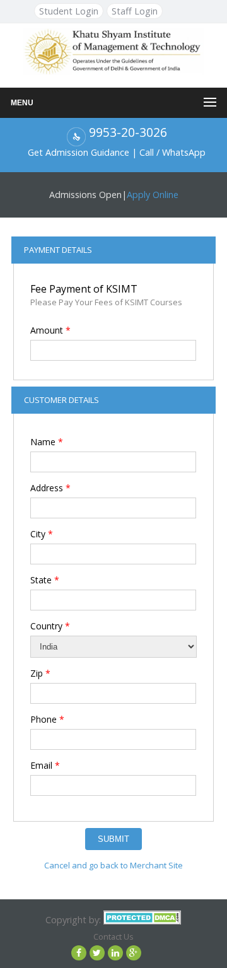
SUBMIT (113, 839)
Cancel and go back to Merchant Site (113, 865)
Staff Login (135, 11)
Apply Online (152, 195)
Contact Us (113, 936)
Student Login (68, 11)
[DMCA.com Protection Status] (142, 920)
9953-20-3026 (128, 132)
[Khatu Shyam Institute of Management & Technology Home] (113, 50)
